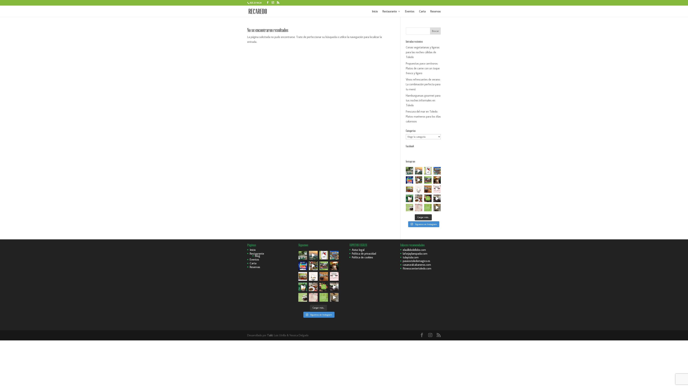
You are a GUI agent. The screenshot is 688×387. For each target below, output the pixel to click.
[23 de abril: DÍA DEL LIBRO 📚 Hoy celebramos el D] (409, 189)
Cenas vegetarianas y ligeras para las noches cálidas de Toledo (422, 52)
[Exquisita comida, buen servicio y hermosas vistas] (418, 198)
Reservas (435, 11)
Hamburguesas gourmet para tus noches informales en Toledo (423, 100)
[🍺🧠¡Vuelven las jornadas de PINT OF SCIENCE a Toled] (409, 180)
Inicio (375, 11)
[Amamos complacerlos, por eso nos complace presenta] (418, 207)
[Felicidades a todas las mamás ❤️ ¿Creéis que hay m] (427, 180)
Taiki (270, 335)
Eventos (409, 11)
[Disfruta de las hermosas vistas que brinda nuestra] (409, 198)
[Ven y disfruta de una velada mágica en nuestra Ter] (437, 189)
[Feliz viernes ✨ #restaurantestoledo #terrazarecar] (427, 207)
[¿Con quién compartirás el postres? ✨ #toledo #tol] (409, 207)
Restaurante (390, 11)
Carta (422, 11)
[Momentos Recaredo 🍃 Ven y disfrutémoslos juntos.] (437, 198)
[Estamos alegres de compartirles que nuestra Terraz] (418, 189)
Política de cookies (362, 257)
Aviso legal (358, 250)
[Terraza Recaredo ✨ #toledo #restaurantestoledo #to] (427, 189)
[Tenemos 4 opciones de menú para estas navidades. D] (427, 198)
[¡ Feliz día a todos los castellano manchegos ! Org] (437, 170)
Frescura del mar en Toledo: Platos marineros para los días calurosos (423, 116)
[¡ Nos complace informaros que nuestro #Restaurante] (427, 170)
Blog (257, 256)
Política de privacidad (364, 253)
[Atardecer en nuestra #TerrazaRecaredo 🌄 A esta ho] (418, 170)
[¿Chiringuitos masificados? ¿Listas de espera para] (437, 180)
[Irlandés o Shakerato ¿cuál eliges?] (437, 207)
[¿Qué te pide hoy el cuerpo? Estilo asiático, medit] (418, 180)
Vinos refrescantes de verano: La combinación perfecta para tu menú (423, 84)
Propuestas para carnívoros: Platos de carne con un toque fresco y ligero (423, 68)
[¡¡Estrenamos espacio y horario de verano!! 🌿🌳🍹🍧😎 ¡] (409, 170)
